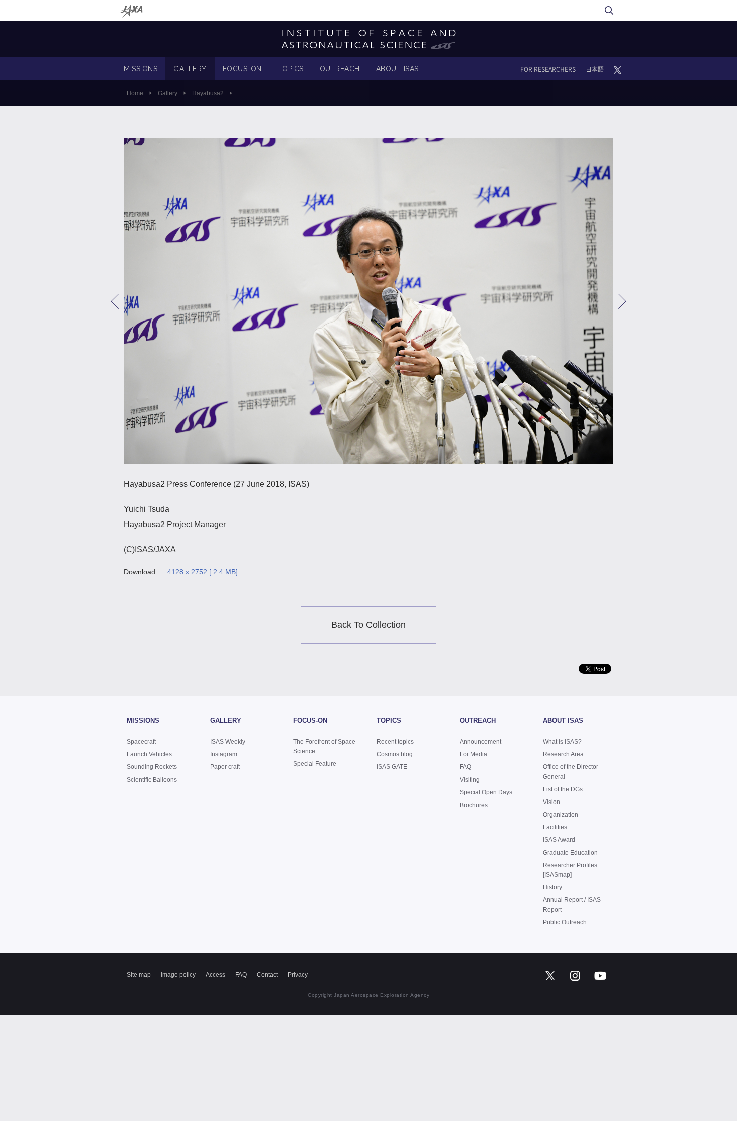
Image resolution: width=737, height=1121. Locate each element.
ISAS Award (559, 839)
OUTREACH (340, 69)
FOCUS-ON (242, 69)
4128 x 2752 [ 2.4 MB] (202, 572)
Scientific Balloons (152, 779)
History (552, 887)
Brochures (474, 805)
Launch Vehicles (149, 754)
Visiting (470, 779)
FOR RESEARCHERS (548, 69)
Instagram (223, 754)
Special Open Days (486, 792)
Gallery (167, 93)
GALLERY (190, 69)
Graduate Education (570, 852)
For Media (473, 754)
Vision (551, 802)
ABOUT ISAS (397, 69)
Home (135, 93)
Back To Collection (368, 625)
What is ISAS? (562, 741)
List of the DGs (563, 789)
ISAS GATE (392, 766)
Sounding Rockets (152, 766)
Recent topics (395, 741)
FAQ (465, 766)
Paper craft (225, 766)
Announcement (480, 741)
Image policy (178, 974)
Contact (267, 974)
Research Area (563, 754)
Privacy (298, 974)
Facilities (555, 827)
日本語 (595, 69)
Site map (139, 974)
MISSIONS (140, 69)
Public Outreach (565, 922)
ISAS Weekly (227, 741)
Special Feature (314, 763)
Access (215, 974)
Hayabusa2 (208, 93)
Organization (560, 814)
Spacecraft (141, 741)
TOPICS (291, 69)
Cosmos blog (395, 754)
